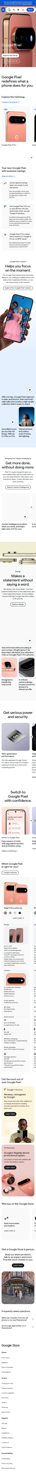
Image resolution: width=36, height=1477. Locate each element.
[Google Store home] (9, 9)
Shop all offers (27, 4)
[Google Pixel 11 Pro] (16, 129)
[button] (14, 10)
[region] (18, 129)
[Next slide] (31, 158)
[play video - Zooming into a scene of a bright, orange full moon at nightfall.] (12, 422)
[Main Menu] (3, 9)
